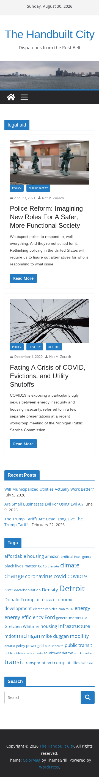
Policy (16, 188)
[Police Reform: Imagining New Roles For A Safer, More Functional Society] (49, 162)
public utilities (14, 653)
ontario (9, 646)
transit (13, 661)
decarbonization (27, 589)
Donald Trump (19, 600)
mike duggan (55, 636)
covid (60, 576)
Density (50, 589)
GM (84, 618)
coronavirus (39, 576)
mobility (79, 636)
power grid (35, 645)
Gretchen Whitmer (21, 626)
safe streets (34, 653)
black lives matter (20, 566)
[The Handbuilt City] (49, 65)
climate (53, 566)
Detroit (72, 588)
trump (58, 663)
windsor (87, 663)
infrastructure (74, 626)
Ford (50, 617)
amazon (52, 556)
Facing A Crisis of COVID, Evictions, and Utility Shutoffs (48, 376)
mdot (10, 636)
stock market (83, 653)
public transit (78, 645)
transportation (37, 662)
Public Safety (38, 188)
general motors (68, 617)
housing (48, 626)
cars (42, 566)
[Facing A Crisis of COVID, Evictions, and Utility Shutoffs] (49, 321)
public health (54, 646)
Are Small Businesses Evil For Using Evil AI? (43, 504)
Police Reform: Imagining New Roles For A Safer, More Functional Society (46, 217)
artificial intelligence (76, 556)
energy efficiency (23, 617)
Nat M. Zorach (53, 198)
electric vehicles (45, 608)
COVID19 (77, 576)
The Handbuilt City (50, 34)
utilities (73, 662)
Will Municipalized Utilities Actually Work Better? (49, 489)
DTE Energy (44, 600)
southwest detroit (58, 652)
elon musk (66, 609)
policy (20, 645)
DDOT (8, 590)
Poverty (35, 347)
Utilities (54, 347)
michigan (28, 635)
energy (82, 608)
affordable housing (24, 556)
